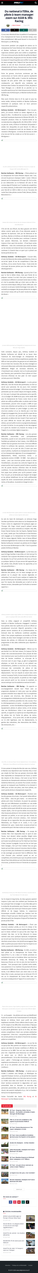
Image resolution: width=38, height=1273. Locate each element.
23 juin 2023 (26, 25)
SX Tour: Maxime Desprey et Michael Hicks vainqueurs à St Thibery (22, 1158)
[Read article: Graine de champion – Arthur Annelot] (4, 1144)
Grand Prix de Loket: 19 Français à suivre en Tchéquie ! (13, 1249)
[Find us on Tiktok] (27, 1202)
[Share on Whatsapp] (23, 30)
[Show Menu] (2, 2)
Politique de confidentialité (19, 1265)
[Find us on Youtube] (19, 1202)
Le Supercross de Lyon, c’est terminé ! (22, 1173)
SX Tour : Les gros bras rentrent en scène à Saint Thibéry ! (21, 1166)
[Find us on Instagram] (14, 1202)
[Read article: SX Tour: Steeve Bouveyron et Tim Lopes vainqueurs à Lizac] (4, 1128)
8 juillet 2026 (14, 1183)
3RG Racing (27, 1096)
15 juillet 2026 (14, 1153)
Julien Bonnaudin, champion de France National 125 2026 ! (22, 1150)
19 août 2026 (7, 1220)
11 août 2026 (7, 1245)
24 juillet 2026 (7, 1252)
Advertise (7, 1265)
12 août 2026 (14, 1123)
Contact (30, 1265)
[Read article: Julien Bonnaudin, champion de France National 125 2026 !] (4, 1151)
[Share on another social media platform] (32, 30)
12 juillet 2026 (14, 1161)
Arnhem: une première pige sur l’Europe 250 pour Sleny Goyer (12, 1217)
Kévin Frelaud (16, 25)
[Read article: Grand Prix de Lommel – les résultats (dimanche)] (30, 1235)
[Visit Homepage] (19, 2)
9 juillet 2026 (14, 1175)
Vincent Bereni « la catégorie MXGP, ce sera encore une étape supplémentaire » (13, 1225)
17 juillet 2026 (14, 1139)
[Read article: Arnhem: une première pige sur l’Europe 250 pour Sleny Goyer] (30, 1218)
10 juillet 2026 (14, 1169)
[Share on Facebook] (5, 30)
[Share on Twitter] (14, 30)
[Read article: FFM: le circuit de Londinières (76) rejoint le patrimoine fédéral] (4, 1121)
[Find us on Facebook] (10, 1202)
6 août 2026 (7, 1229)
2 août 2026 (7, 1237)
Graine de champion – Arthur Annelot (22, 1143)
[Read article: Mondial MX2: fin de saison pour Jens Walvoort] (30, 1243)
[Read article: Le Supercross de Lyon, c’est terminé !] (4, 1174)
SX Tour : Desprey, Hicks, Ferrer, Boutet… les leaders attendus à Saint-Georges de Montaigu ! (22, 1112)
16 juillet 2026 (14, 1145)
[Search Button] (36, 2)
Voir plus (19, 1189)
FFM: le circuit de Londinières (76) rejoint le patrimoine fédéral (21, 1120)
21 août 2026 (14, 1116)
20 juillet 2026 (14, 1131)
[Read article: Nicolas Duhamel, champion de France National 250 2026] (4, 1181)
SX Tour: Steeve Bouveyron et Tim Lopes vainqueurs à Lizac (21, 1128)
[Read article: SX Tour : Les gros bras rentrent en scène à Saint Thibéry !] (4, 1166)
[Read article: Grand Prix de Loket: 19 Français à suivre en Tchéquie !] (30, 1250)
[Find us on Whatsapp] (23, 1202)
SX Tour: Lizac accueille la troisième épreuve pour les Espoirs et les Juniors (22, 1136)
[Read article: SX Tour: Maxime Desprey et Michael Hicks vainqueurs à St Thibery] (4, 1158)
